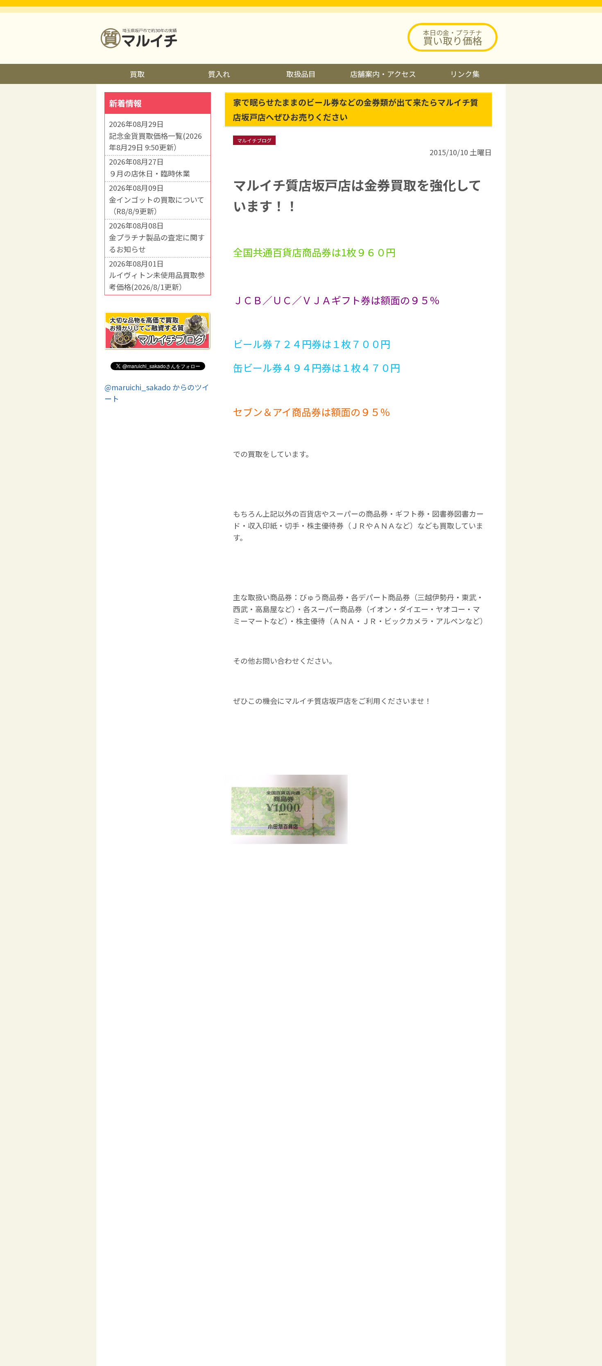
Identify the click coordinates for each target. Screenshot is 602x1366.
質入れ (219, 73)
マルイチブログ (254, 140)
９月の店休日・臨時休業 (149, 173)
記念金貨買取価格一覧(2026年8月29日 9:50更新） (155, 141)
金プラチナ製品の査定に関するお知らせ (157, 243)
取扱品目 (301, 73)
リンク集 (465, 73)
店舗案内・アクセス (383, 73)
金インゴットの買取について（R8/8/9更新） (156, 205)
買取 (137, 73)
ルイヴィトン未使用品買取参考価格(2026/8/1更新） (157, 280)
